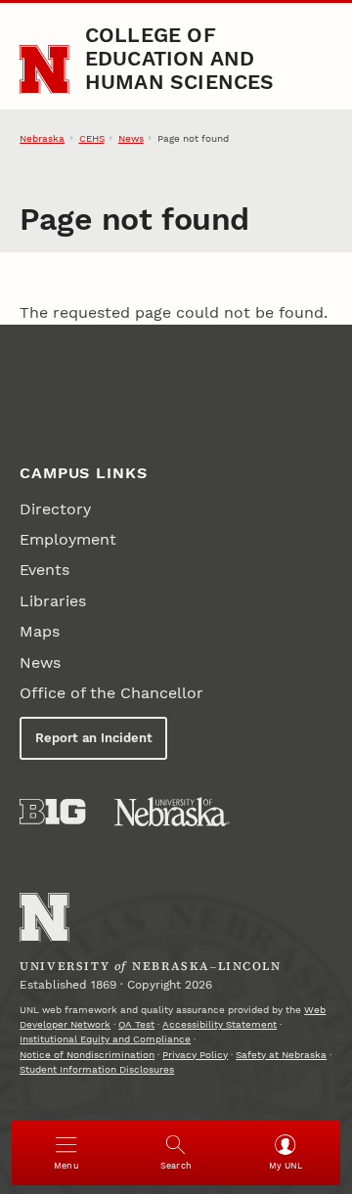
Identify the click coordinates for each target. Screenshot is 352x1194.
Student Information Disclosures (97, 1069)
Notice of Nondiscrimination (87, 1054)
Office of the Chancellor (111, 693)
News (131, 138)
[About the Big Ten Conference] (52, 811)
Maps (40, 631)
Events (44, 569)
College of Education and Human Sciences (180, 58)
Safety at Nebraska (281, 1054)
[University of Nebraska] (172, 811)
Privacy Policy (195, 1054)
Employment (68, 539)
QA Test (136, 1024)
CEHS (92, 138)
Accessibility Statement (219, 1024)
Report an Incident (94, 737)
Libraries (53, 601)
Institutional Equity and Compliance (105, 1039)
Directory (55, 509)
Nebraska (42, 138)
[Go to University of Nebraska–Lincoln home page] (44, 70)
